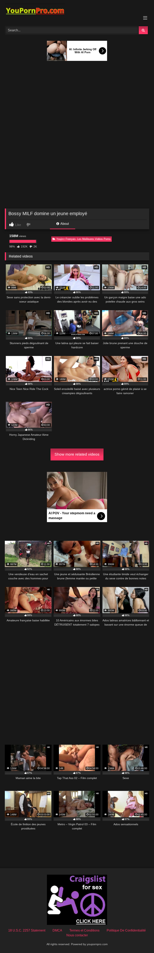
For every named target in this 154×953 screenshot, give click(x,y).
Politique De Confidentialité (126, 930)
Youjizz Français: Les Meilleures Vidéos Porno (83, 238)
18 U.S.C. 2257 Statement (26, 930)
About (64, 223)
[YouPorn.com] (77, 11)
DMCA (57, 930)
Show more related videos (77, 454)
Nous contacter (77, 935)
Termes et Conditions (84, 930)
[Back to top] (141, 941)
